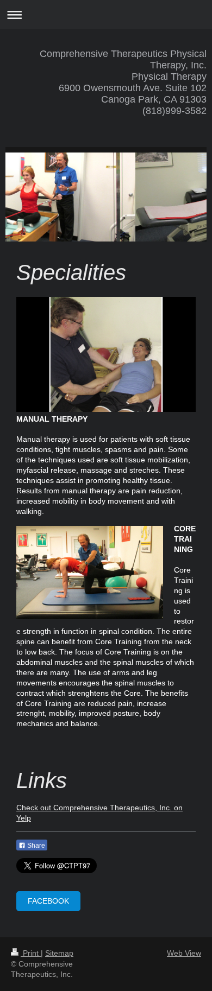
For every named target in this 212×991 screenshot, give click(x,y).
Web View (184, 953)
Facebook (48, 901)
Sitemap (59, 953)
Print (31, 953)
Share (35, 845)
